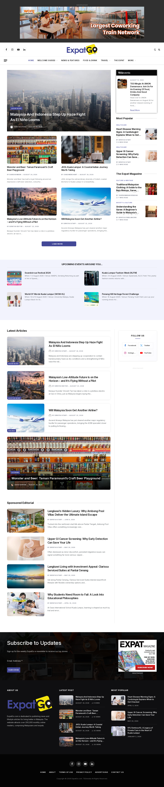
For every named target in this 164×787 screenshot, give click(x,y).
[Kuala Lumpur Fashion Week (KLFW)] (91, 278)
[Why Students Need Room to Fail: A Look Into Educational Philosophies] (25, 604)
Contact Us (117, 772)
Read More (135, 110)
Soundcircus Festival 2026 (38, 273)
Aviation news (14, 398)
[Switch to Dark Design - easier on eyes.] (155, 50)
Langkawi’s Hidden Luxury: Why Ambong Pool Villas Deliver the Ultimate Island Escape (76, 512)
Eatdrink (15, 472)
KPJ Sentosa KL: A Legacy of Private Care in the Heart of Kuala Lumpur (140, 730)
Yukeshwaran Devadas (128, 195)
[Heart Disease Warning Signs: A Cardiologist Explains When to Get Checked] (151, 134)
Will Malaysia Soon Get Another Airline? (81, 219)
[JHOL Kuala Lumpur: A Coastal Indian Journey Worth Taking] (86, 150)
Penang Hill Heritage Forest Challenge (120, 294)
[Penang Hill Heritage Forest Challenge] (91, 299)
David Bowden (15, 174)
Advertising (101, 772)
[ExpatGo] (82, 50)
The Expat (119, 60)
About (52, 772)
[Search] (159, 50)
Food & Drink (90, 60)
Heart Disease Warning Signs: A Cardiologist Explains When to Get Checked (128, 132)
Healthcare (121, 125)
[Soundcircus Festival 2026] (14, 278)
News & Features (70, 60)
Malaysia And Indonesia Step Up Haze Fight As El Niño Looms (47, 117)
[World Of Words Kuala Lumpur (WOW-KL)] (14, 299)
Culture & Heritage (124, 180)
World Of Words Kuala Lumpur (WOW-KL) (45, 294)
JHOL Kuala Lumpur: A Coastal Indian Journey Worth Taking (84, 168)
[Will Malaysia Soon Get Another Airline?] (86, 202)
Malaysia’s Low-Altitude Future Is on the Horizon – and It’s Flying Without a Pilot (31, 220)
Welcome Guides (46, 60)
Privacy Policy (84, 772)
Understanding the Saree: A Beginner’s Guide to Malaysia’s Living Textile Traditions (129, 209)
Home (31, 60)
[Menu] (5, 60)
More (131, 60)
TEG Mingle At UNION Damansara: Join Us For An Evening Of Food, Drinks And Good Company (141, 89)
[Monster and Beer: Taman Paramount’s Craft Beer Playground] (32, 150)
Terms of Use (66, 772)
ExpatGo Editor (16, 226)
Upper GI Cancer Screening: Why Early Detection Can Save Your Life (127, 154)
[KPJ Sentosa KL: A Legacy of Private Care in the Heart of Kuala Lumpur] (118, 731)
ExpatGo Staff (20, 127)
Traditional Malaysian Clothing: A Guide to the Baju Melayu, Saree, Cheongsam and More (129, 187)
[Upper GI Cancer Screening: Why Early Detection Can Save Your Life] (151, 156)
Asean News (16, 108)
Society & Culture (124, 202)
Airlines (11, 431)
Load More (57, 244)
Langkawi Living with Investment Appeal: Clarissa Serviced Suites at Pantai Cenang (78, 568)
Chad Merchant (70, 174)
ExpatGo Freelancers (128, 217)
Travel (104, 60)
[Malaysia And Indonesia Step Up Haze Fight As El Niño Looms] (59, 100)
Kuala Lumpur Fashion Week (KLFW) (119, 273)
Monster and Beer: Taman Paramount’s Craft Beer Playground (30, 168)
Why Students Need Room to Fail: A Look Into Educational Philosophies (76, 596)
